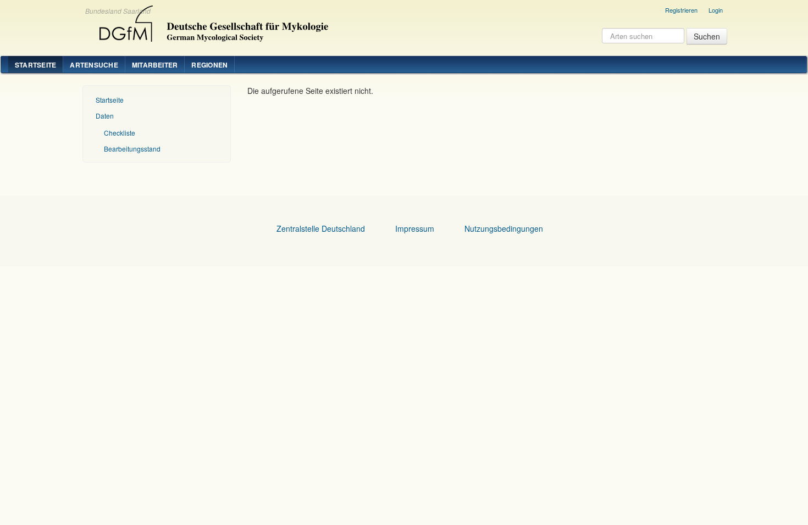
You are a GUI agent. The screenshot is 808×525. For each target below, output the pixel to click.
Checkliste (119, 132)
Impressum (414, 228)
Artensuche (94, 65)
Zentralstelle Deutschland (320, 228)
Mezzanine (212, 21)
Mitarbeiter (155, 65)
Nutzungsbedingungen (503, 228)
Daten (105, 115)
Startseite (35, 65)
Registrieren (681, 9)
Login (716, 9)
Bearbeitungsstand (132, 148)
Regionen (209, 65)
